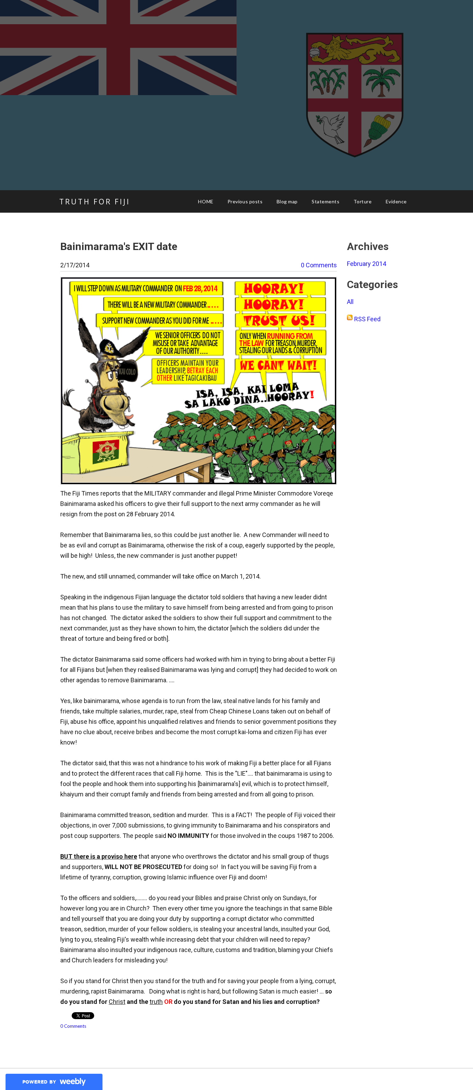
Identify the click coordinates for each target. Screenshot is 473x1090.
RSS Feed (367, 319)
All (350, 301)
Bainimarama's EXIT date (118, 246)
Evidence (396, 201)
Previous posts (245, 201)
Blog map (287, 201)
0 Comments (319, 265)
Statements (326, 201)
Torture (363, 201)
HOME (205, 201)
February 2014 (366, 263)
